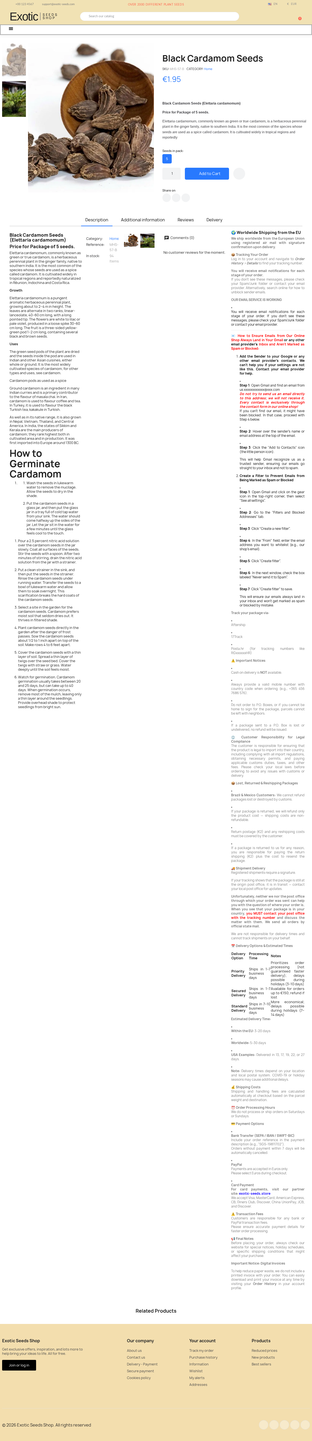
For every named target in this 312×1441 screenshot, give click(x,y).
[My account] (283, 17)
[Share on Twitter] (176, 197)
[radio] (167, 158)
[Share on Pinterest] (185, 197)
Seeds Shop (50, 16)
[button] (298, 16)
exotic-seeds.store (254, 1193)
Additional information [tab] (143, 220)
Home (208, 69)
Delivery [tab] (214, 220)
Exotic (24, 16)
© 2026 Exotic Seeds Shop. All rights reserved (46, 1425)
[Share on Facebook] (166, 197)
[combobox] (159, 16)
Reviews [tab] (186, 220)
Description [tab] (96, 220)
